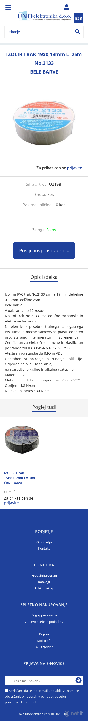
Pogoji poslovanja (44, 615)
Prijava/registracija (66, 8)
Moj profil (44, 640)
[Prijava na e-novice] (78, 680)
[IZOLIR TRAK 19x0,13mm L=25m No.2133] (44, 122)
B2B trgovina (44, 647)
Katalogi (44, 582)
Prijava (44, 634)
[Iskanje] (77, 32)
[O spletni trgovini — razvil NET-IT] (74, 714)
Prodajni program (44, 575)
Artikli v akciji (44, 588)
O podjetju (44, 542)
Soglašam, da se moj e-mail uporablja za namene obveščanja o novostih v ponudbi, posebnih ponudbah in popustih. (42, 696)
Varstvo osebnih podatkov (44, 621)
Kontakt (44, 548)
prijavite (74, 168)
